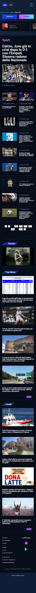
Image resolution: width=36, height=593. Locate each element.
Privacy (7, 569)
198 (13, 229)
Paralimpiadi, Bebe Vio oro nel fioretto (9, 107)
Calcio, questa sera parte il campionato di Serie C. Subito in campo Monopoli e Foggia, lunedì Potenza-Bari (26, 139)
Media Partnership (9, 562)
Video (5, 547)
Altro (28, 529)
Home (3, 12)
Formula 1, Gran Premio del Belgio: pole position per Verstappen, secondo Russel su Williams (26, 109)
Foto (4, 550)
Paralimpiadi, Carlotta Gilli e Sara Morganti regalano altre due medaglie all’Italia (25, 169)
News (4, 543)
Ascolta (9, 16)
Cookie (23, 569)
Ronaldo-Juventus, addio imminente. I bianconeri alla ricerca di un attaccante (26, 200)
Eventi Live (6, 557)
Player (5, 537)
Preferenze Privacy (15, 569)
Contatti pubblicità (9, 559)
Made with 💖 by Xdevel (18, 575)
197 (30, 226)
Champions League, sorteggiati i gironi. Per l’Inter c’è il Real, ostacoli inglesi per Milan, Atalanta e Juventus (26, 215)
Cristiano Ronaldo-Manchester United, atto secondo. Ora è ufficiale (26, 154)
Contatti (29, 569)
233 (21, 229)
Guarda (26, 16)
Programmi (6, 540)
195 (21, 226)
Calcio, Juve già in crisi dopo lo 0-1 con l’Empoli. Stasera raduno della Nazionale (16, 53)
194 (16, 226)
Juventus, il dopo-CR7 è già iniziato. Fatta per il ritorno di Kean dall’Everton (26, 123)
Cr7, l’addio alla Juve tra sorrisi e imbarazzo (26, 185)
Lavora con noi (8, 553)
